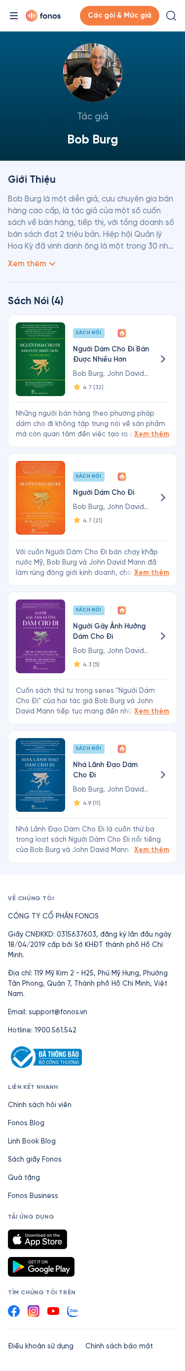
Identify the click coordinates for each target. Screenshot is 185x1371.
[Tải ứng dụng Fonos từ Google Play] (41, 1267)
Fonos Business (33, 1196)
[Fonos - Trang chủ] (43, 16)
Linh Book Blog (32, 1141)
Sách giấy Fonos (35, 1159)
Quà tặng (24, 1177)
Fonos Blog (26, 1123)
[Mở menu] (14, 16)
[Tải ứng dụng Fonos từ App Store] (37, 1239)
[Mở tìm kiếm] (171, 16)
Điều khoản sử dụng (41, 1346)
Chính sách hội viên (40, 1105)
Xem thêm (151, 434)
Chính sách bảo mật (119, 1346)
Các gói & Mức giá (119, 15)
